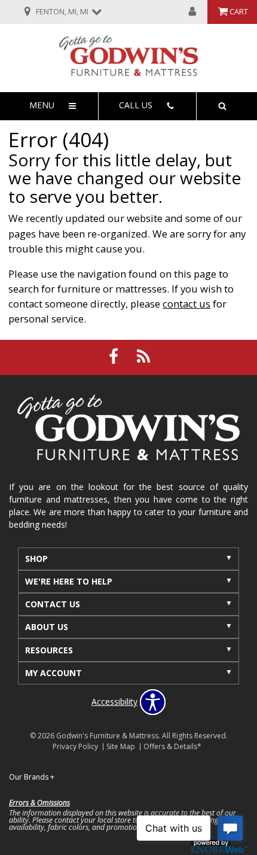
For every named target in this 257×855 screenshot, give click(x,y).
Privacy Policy (75, 746)
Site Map (120, 746)
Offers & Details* (172, 746)
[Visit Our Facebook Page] (115, 356)
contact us (186, 304)
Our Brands (31, 777)
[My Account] (192, 12)
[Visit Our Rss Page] (143, 356)
